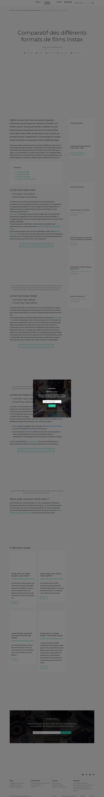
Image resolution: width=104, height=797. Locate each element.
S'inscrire (52, 405)
